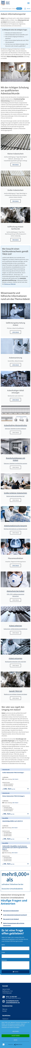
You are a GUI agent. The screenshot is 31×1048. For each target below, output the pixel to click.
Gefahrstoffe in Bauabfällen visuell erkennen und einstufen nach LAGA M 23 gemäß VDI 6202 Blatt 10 (15, 847)
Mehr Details (15, 164)
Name (3, 945)
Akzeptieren (16, 1035)
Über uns (4, 1009)
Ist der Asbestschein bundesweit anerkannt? (15, 915)
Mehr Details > (16, 779)
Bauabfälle (5, 818)
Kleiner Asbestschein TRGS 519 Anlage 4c (13, 796)
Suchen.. (19, 8)
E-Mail (3, 952)
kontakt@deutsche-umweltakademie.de (13, 1002)
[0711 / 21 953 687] (3, 997)
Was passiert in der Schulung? (11, 919)
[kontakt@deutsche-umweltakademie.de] (3, 1001)
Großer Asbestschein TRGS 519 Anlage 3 (13, 772)
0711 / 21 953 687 (11, 997)
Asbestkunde (5, 769)
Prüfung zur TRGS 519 (9, 284)
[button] (28, 3)
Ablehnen (15, 1031)
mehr (15, 1040)
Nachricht (4, 960)
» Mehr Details (15, 332)
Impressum (5, 1019)
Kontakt (4, 1011)
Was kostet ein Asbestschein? (11, 910)
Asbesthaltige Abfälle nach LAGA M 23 (12, 821)
